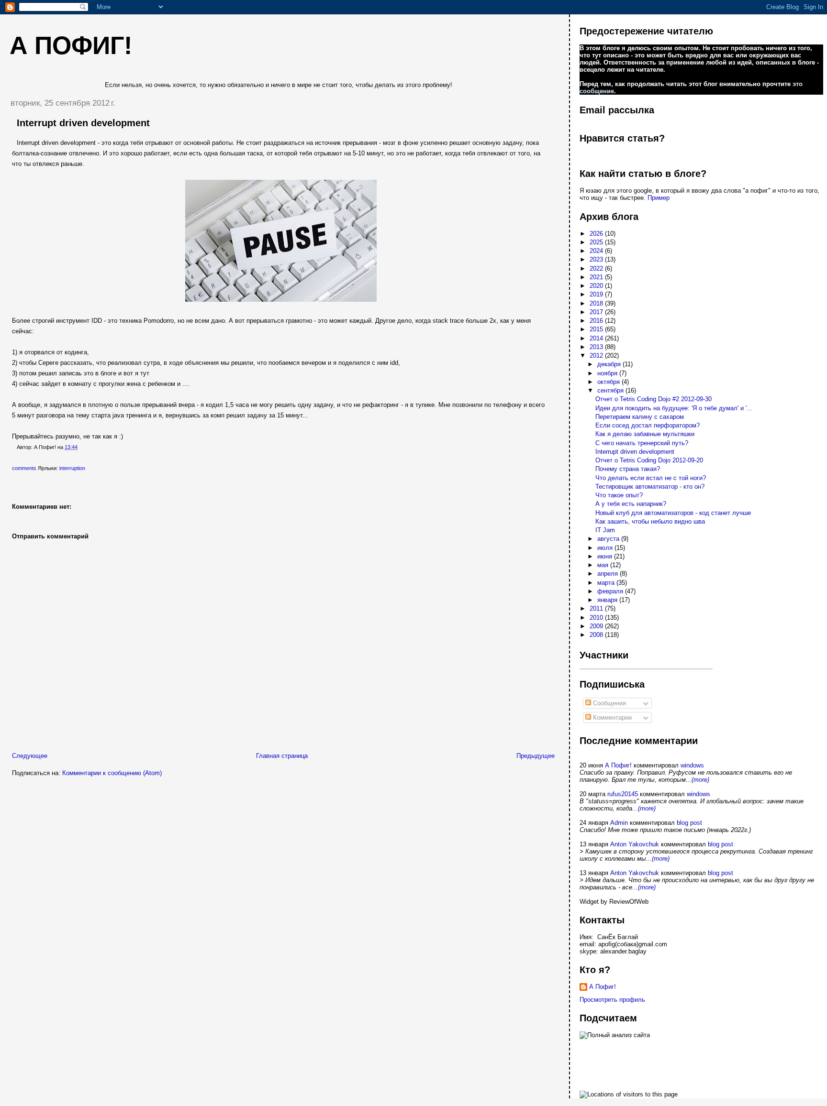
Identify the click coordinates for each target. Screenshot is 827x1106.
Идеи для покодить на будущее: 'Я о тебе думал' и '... (673, 408)
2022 (597, 268)
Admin (619, 822)
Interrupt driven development (83, 123)
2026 (597, 233)
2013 (597, 346)
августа (609, 538)
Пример (659, 197)
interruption (72, 468)
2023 (597, 259)
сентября (611, 390)
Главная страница (282, 755)
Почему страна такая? (627, 468)
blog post (689, 822)
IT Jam (605, 530)
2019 (597, 294)
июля (606, 547)
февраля (611, 591)
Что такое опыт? (619, 495)
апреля (608, 573)
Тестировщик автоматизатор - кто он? (649, 486)
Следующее (29, 755)
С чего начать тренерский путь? (641, 443)
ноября (608, 373)
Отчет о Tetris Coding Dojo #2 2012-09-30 (653, 399)
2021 (597, 277)
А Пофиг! (618, 765)
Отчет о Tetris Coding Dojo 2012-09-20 (649, 460)
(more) (700, 779)
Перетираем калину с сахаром (639, 416)
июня (605, 556)
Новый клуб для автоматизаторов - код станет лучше (673, 512)
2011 (597, 608)
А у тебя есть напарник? (630, 503)
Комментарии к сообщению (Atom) (112, 773)
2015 (597, 329)
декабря (610, 364)
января (608, 599)
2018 (597, 303)
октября (609, 381)
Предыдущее (535, 755)
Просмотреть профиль (612, 999)
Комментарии (611, 717)
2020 (597, 285)
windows (692, 765)
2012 (597, 355)
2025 (597, 242)
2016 (597, 320)
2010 (597, 617)
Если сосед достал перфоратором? (647, 425)
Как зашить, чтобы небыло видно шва (650, 521)
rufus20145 (622, 794)
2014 (597, 338)
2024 (597, 250)
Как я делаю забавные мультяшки (644, 434)
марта (606, 582)
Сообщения (608, 703)
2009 (597, 626)
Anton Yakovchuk (634, 844)
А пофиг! (71, 45)
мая (603, 565)
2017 (597, 312)
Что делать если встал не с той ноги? (650, 478)
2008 (597, 634)
